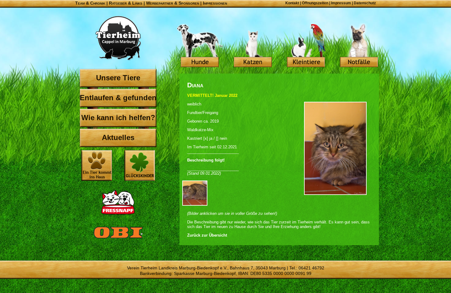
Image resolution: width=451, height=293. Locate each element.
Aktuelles (118, 137)
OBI (118, 239)
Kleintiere (306, 46)
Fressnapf (118, 202)
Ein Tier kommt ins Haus (97, 165)
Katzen (253, 46)
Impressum (341, 3)
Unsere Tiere (118, 78)
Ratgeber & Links (125, 3)
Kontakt (292, 3)
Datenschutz (365, 3)
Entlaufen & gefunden (118, 97)
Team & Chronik (90, 3)
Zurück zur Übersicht (207, 235)
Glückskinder (139, 166)
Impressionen (215, 3)
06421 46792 (311, 267)
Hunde (200, 46)
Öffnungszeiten (315, 3)
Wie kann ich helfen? (118, 117)
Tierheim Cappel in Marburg (118, 38)
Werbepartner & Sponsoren (172, 3)
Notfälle (359, 46)
